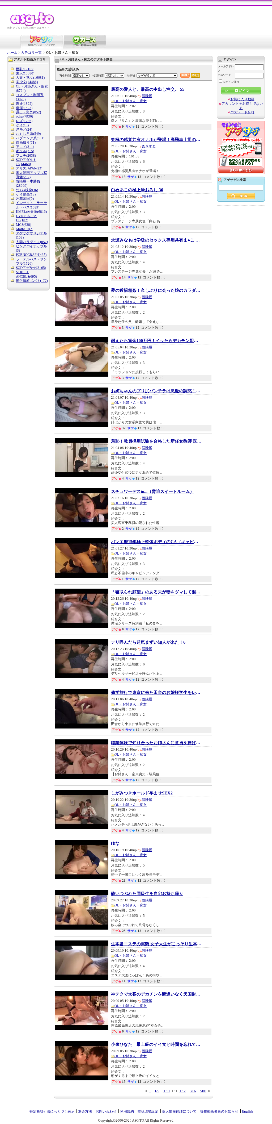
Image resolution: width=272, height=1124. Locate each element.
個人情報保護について (179, 1111)
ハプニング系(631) (30, 138)
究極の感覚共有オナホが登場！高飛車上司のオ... (156, 140)
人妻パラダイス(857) (32, 242)
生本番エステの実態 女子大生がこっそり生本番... (156, 944)
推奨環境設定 (148, 1111)
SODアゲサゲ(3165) (31, 268)
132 (182, 1091)
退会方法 (85, 1111)
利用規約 (127, 1111)
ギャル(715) (25, 151)
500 (203, 1091)
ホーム (12, 53)
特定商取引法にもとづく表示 (51, 1111)
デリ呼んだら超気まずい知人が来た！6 (148, 642)
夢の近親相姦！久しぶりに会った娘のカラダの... (156, 290)
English (247, 1111)
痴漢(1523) (24, 108)
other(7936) (24, 116)
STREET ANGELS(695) (26, 274)
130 (166, 1091)
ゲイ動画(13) (26, 194)
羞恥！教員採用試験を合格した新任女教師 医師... (156, 441)
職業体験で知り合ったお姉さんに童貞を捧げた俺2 (156, 743)
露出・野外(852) (28, 112)
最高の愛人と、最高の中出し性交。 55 (147, 89)
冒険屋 (147, 96)
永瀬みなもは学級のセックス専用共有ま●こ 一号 (156, 240)
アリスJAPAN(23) (29, 168)
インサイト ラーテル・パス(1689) (31, 205)
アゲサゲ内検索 (235, 180)
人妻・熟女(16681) (30, 78)
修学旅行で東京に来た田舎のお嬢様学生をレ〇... (156, 692)
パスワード (224, 74)
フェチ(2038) (26, 155)
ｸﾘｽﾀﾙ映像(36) (27, 190)
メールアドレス (226, 68)
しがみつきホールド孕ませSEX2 (142, 793)
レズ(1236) (24, 121)
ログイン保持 (231, 81)
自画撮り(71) (26, 142)
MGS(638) (23, 225)
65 (157, 1091)
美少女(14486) (27, 82)
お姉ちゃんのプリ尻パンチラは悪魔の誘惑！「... (156, 391)
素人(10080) (25, 73)
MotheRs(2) (24, 229)
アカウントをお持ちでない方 (242, 106)
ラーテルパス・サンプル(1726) (31, 261)
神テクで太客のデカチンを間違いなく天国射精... (156, 994)
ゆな (115, 843)
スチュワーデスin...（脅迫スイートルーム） (152, 491)
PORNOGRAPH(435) (31, 255)
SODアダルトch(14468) (26, 162)
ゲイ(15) (22, 125)
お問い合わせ (106, 1111)
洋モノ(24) (24, 129)
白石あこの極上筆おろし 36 (137, 190)
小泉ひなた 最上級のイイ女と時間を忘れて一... (156, 1044)
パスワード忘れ (242, 112)
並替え (131, 75)
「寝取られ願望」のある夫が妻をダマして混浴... (156, 592)
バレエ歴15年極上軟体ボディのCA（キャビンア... (156, 542)
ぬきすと (149, 146)
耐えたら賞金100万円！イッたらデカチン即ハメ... (156, 341)
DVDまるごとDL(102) (26, 218)
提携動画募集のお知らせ (219, 1111)
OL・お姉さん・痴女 (130, 101)
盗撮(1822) (24, 104)
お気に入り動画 (242, 99)
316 (193, 1091)
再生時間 (65, 75)
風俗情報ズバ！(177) (32, 281)
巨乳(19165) (25, 69)
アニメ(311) (25, 147)
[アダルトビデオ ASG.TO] (32, 25)
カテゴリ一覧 (31, 53)
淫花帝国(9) (25, 199)
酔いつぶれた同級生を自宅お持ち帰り (147, 894)
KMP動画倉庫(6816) (31, 212)
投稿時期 (98, 75)
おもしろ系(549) (28, 134)
